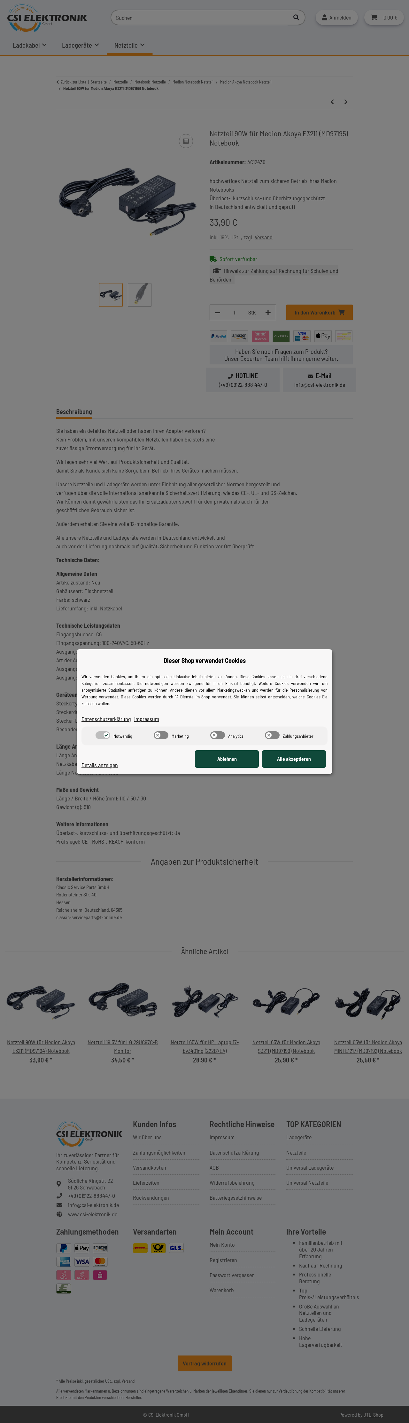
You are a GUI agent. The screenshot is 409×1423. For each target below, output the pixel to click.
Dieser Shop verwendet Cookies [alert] (205, 660)
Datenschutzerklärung (106, 718)
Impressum (146, 718)
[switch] (103, 735)
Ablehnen (227, 759)
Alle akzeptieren (294, 759)
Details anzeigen (99, 764)
